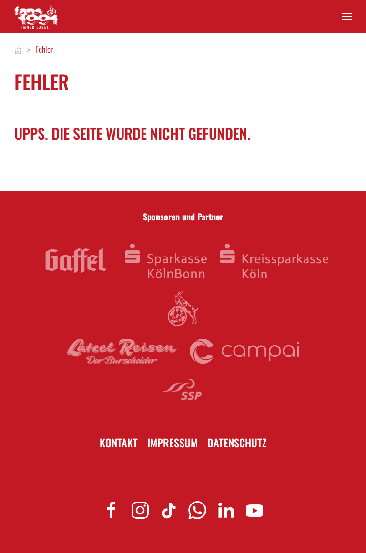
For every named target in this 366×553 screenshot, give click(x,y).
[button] (347, 17)
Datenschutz (237, 442)
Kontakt (119, 442)
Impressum (172, 442)
